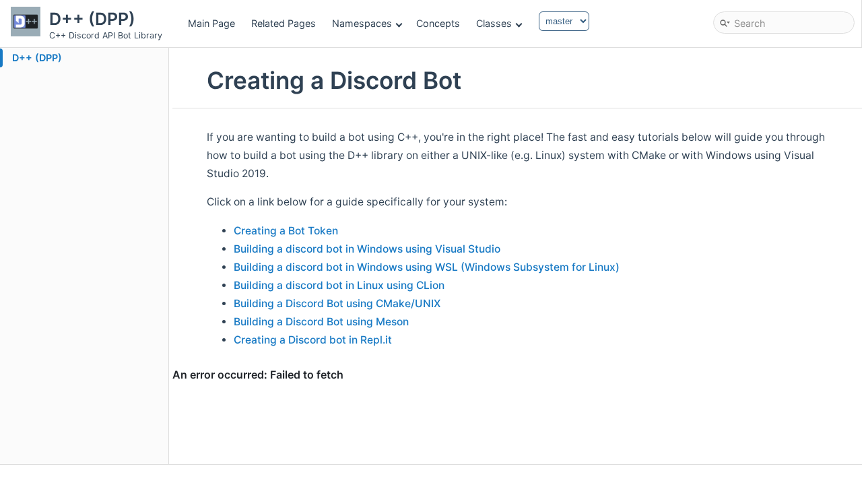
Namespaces (362, 23)
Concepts (438, 23)
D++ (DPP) (37, 57)
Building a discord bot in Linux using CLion (339, 285)
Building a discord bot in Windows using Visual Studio (367, 249)
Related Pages (283, 23)
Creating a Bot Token (286, 230)
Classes (494, 23)
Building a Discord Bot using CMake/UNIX (337, 303)
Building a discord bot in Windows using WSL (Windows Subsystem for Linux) (427, 267)
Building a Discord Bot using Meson (321, 321)
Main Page (211, 23)
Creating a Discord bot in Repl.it (313, 339)
